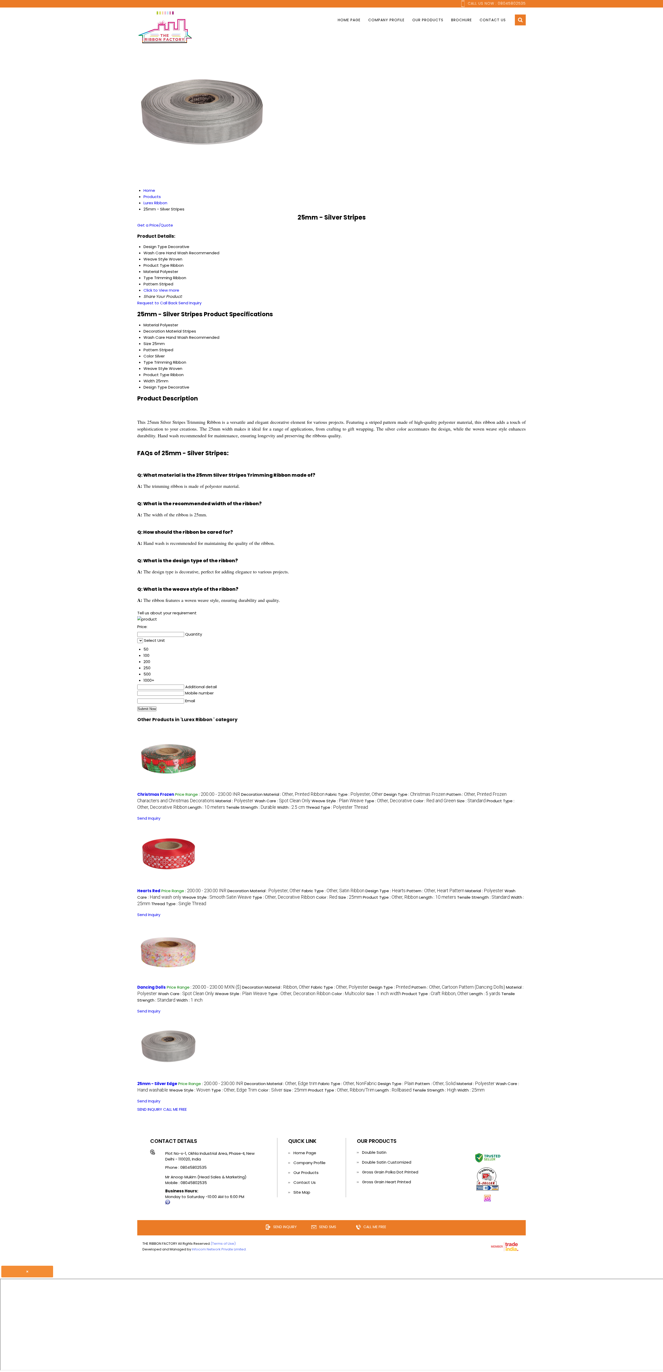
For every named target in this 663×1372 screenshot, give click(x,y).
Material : (234, 801)
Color (148, 356)
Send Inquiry (189, 303)
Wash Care (154, 337)
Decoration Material (162, 331)
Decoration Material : (283, 794)
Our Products (427, 20)
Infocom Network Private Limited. (219, 1249)
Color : (434, 801)
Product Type (156, 374)
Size (147, 343)
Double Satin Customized (386, 1162)
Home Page (349, 20)
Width (149, 381)
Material (151, 325)
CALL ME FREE (175, 1109)
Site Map (301, 1192)
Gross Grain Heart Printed (386, 1182)
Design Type (155, 387)
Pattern (150, 350)
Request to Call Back (157, 303)
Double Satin (374, 1152)
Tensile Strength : (251, 807)
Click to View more (161, 290)
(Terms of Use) (223, 1243)
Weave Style (155, 368)
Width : (291, 807)
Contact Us (493, 20)
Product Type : (390, 897)
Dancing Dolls (151, 987)
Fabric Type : (354, 794)
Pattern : (435, 890)
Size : (471, 801)
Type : (388, 801)
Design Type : (414, 794)
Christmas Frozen (155, 794)
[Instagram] (487, 1200)
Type (148, 362)
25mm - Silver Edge (157, 1083)
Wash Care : (283, 801)
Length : (206, 807)
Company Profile (386, 20)
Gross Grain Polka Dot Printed (390, 1172)
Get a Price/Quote (155, 225)
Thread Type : (337, 807)
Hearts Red (148, 890)
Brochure (461, 20)
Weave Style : (338, 801)
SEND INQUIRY (149, 1109)
